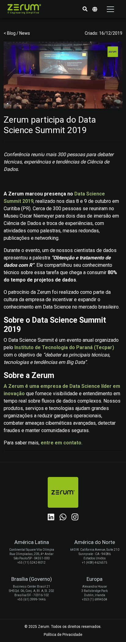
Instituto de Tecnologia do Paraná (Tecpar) (64, 347)
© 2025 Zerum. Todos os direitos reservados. (63, 626)
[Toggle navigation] (110, 9)
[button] (85, 9)
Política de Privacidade (63, 634)
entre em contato (61, 443)
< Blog (10, 33)
